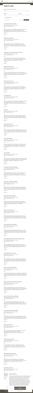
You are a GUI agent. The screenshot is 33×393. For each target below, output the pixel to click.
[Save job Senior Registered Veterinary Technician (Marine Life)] (4, 243)
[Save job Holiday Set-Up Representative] (4, 200)
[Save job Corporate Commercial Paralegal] (4, 27)
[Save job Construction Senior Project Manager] (4, 314)
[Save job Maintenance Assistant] (4, 329)
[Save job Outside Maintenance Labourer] (4, 257)
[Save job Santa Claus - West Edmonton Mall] (4, 185)
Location (5, 13)
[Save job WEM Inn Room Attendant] (4, 42)
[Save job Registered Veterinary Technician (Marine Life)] (4, 286)
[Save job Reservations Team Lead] (4, 85)
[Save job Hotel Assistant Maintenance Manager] (4, 300)
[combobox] (11, 15)
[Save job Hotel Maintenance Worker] (4, 343)
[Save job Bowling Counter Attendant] (4, 214)
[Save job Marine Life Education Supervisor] (4, 271)
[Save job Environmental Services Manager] (4, 228)
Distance (20, 13)
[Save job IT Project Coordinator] (4, 142)
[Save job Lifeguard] (4, 113)
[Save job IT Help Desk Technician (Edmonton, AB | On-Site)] (4, 56)
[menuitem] (2, 1)
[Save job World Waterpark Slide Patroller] (4, 357)
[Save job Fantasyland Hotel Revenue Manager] (4, 171)
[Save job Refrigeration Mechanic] (4, 128)
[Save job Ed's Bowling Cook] (4, 99)
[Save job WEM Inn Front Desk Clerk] (4, 70)
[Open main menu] (32, 1)
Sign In (29, 1)
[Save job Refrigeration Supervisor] (4, 372)
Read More (5, 32)
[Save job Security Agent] (4, 156)
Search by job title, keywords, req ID (10, 9)
